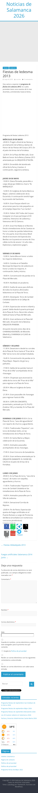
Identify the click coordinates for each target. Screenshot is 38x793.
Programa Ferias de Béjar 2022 (12, 770)
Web (2, 632)
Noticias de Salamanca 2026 (19, 10)
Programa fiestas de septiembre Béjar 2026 (16, 708)
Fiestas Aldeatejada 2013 (13, 545)
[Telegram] (19, 526)
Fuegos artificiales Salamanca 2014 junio (16, 556)
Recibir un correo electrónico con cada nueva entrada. (17, 667)
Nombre (4, 610)
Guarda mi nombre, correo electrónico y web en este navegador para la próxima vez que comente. (18, 644)
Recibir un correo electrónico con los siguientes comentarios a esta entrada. (18, 659)
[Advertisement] (19, 41)
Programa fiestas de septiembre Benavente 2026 (18, 712)
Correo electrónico (8, 622)
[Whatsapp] (12, 526)
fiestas (6, 68)
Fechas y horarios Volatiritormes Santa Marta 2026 (19, 718)
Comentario (6, 579)
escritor (18, 79)
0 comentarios (28, 79)
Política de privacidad (18, 651)
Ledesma (13, 68)
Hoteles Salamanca (8, 756)
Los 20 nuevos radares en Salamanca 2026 (16, 715)
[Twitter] (25, 526)
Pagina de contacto (8, 760)
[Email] (6, 533)
